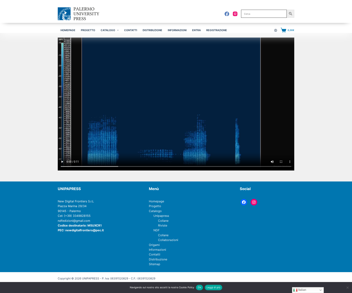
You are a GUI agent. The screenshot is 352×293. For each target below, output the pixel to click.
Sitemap (154, 264)
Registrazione (216, 30)
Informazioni (177, 30)
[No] (347, 287)
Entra (196, 30)
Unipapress (161, 216)
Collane (163, 220)
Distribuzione (152, 30)
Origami (154, 245)
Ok (199, 287)
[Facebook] (227, 14)
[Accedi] (275, 30)
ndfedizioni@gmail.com (74, 220)
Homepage (67, 30)
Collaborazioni (168, 240)
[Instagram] (235, 14)
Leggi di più (213, 287)
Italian (302, 289)
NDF (156, 230)
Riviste (162, 225)
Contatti (130, 30)
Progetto (88, 30)
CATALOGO (108, 30)
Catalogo (155, 211)
